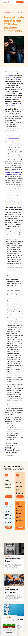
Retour (4, 6)
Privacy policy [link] (8, 632)
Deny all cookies (9, 627)
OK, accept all (8, 624)
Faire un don (20, 2)
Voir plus (14, 540)
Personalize (8, 630)
